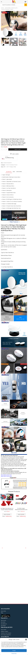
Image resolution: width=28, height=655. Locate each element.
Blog (2, 612)
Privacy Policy (14, 653)
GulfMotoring (9, 157)
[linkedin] (12, 166)
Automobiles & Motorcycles (11, 7)
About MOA (3, 611)
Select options (7, 514)
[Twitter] (4, 166)
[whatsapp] (13, 166)
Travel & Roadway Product (7, 9)
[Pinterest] (9, 166)
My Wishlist (3, 625)
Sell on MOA (3, 629)
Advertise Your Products (6, 633)
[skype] (14, 166)
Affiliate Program (4, 631)
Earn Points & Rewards (6, 634)
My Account (3, 620)
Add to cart (18, 149)
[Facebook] (6, 166)
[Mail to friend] (10, 166)
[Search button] (25, 4)
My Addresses (4, 623)
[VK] (7, 166)
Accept (14, 650)
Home (2, 7)
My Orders (3, 622)
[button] (26, 639)
